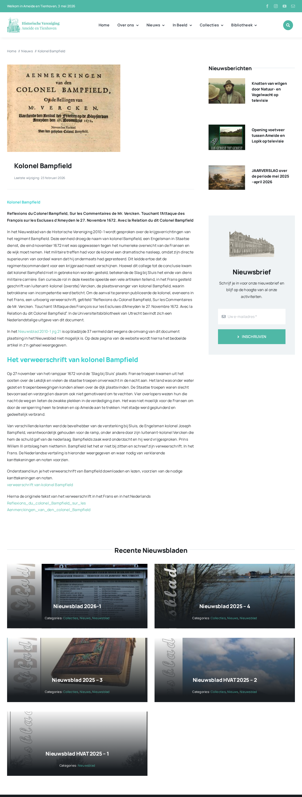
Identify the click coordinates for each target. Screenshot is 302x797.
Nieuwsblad (100, 618)
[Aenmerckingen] (63, 66)
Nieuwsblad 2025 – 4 (224, 606)
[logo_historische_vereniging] (33, 18)
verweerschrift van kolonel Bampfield (40, 484)
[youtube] (284, 6)
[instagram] (276, 6)
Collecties (70, 618)
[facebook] (267, 6)
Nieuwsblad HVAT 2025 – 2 (225, 679)
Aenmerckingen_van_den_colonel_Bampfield (48, 509)
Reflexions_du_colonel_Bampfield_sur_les (46, 503)
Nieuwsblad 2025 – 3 (77, 679)
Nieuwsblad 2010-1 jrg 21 (39, 331)
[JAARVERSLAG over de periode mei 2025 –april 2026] (227, 168)
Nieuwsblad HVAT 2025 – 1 (77, 753)
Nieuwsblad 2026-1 (77, 606)
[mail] (293, 6)
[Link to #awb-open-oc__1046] (288, 25)
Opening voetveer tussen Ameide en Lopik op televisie (268, 135)
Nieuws (85, 618)
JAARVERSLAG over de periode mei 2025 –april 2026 (270, 176)
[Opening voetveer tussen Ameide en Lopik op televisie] (227, 127)
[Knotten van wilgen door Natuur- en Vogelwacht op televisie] (227, 81)
